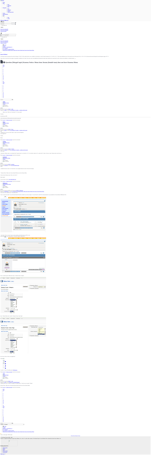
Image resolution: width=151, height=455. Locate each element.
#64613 (9, 164)
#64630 (17, 190)
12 (3, 94)
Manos (12, 129)
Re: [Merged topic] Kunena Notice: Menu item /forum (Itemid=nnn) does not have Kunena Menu (28, 191)
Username (13, 22)
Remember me (4, 25)
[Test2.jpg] (23, 272)
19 (3, 81)
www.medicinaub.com (12, 179)
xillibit (4, 101)
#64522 (9, 109)
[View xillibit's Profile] (6, 102)
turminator (12, 164)
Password (3, 35)
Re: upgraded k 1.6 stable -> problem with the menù (18, 110)
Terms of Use (5, 447)
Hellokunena (5, 183)
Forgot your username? (4, 30)
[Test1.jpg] (23, 231)
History (4, 448)
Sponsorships (5, 452)
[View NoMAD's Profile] (6, 142)
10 (3, 75)
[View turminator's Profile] (6, 158)
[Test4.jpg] (23, 353)
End (3, 83)
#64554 (9, 129)
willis (4, 373)
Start (3, 65)
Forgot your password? (4, 29)
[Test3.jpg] (23, 312)
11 (3, 76)
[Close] (0, 52)
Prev (3, 66)
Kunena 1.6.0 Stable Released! (14, 382)
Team (4, 449)
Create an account (3, 31)
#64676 (9, 381)
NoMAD (4, 141)
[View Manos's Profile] (6, 123)
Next (3, 82)
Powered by (73, 435)
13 (3, 79)
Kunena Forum (77, 435)
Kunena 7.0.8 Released (3, 54)
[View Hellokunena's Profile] (7, 184)
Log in (2, 27)
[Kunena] (2, 0)
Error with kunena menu (15, 165)
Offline (4, 124)
